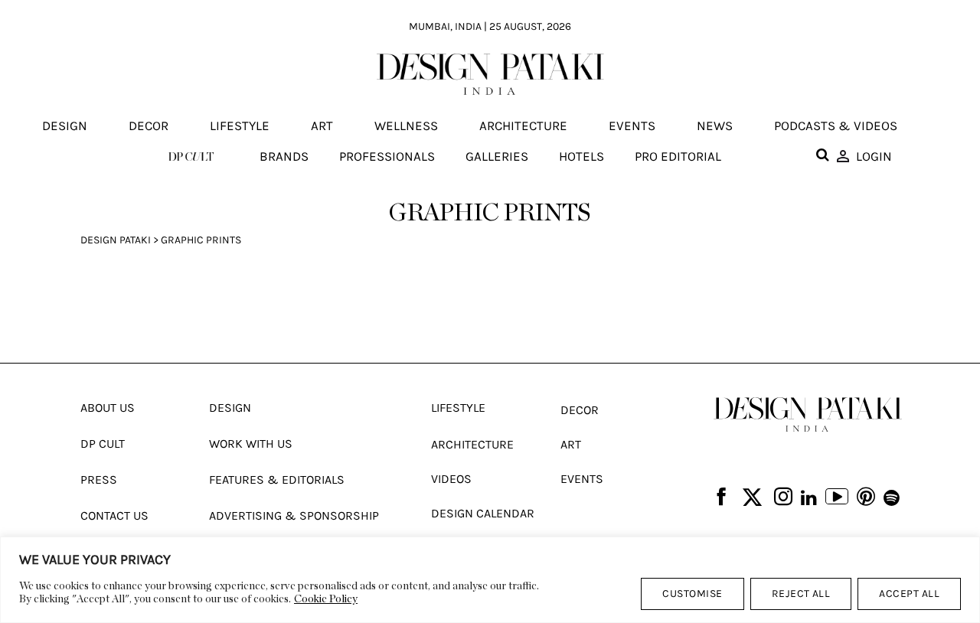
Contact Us (114, 515)
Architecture (523, 126)
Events (632, 126)
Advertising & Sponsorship (294, 515)
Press (98, 479)
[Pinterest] (866, 498)
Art (322, 126)
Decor (148, 126)
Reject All (801, 593)
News (715, 126)
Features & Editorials (277, 479)
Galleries (497, 156)
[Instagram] (783, 498)
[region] (490, 580)
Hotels (581, 156)
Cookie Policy (326, 599)
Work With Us (250, 443)
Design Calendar (482, 513)
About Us (107, 407)
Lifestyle (240, 126)
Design (64, 126)
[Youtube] (836, 498)
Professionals (387, 156)
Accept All (909, 593)
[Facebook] (721, 498)
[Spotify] (892, 498)
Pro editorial (678, 156)
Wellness (406, 126)
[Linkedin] (809, 498)
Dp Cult (102, 443)
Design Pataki (115, 239)
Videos (451, 478)
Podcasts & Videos (835, 126)
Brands (284, 156)
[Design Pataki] (807, 414)
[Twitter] (752, 497)
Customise (692, 593)
